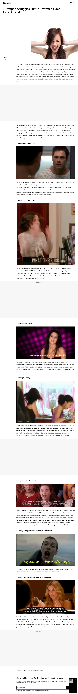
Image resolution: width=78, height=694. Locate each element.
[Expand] (70, 680)
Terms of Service (39, 690)
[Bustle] (7, 2)
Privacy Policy (46, 690)
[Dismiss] (75, 680)
